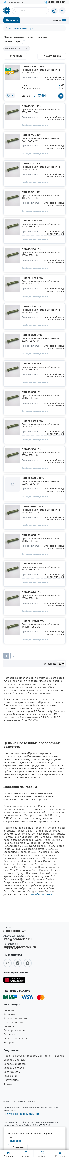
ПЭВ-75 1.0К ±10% (33, 621)
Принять (18, 1147)
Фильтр (18, 56)
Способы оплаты (13, 1068)
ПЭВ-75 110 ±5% (31, 306)
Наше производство (15, 1038)
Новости (8, 1010)
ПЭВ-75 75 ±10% (31, 135)
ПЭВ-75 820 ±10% (32, 564)
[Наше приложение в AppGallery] (14, 980)
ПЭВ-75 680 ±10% (32, 506)
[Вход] (54, 10)
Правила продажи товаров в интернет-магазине (33, 1056)
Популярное (11, 1080)
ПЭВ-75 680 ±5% (31, 535)
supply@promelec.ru (19, 947)
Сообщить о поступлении (35, 125)
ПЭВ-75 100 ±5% (31, 249)
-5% (8, 69)
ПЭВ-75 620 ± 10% (33, 478)
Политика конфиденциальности (21, 1113)
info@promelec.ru (17, 939)
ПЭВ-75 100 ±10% (32, 221)
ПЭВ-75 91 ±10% (31, 192)
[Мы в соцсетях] (7, 963)
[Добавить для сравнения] (12, 95)
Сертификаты (11, 1072)
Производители (13, 1022)
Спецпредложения (15, 1030)
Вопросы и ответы (14, 1064)
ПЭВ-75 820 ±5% (31, 592)
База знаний (10, 1076)
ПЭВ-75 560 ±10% (32, 421)
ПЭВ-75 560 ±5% (31, 449)
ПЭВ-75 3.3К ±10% (33, 66)
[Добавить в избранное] (8, 95)
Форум (7, 1084)
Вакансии (9, 1034)
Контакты (9, 1014)
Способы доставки (40, 894)
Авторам (8, 1042)
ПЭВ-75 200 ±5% (31, 364)
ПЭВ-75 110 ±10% (32, 278)
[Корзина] (62, 10)
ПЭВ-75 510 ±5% (31, 392)
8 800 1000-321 (14, 931)
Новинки (8, 1026)
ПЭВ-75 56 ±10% (31, 106)
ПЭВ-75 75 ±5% (31, 163)
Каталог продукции (15, 1018)
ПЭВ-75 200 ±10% (32, 335)
